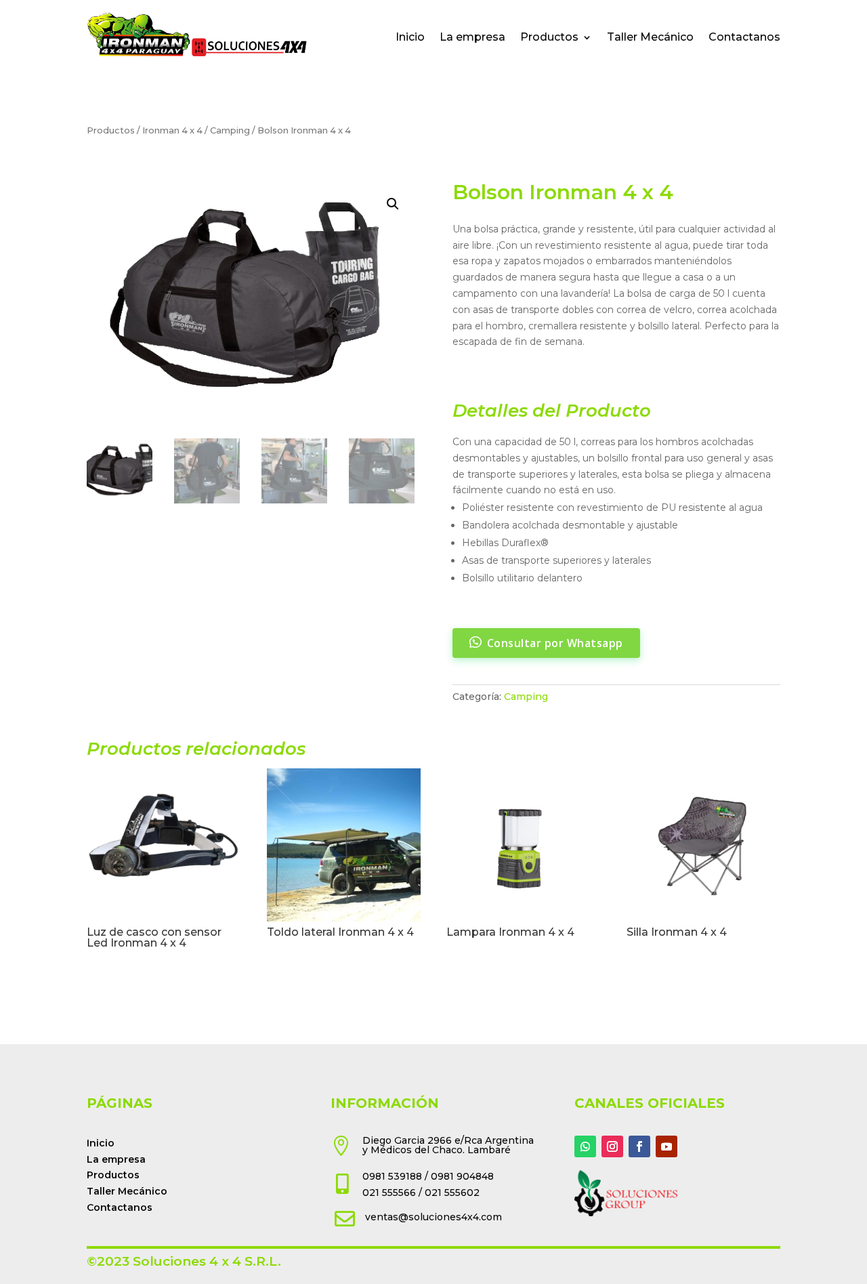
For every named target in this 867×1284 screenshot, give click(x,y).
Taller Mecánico (650, 36)
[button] (393, 204)
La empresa (472, 36)
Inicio (410, 36)
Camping (230, 130)
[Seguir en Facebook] (639, 1146)
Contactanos (744, 36)
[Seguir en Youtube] (666, 1146)
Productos (549, 36)
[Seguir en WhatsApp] (585, 1146)
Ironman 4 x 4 (172, 130)
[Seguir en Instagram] (612, 1146)
